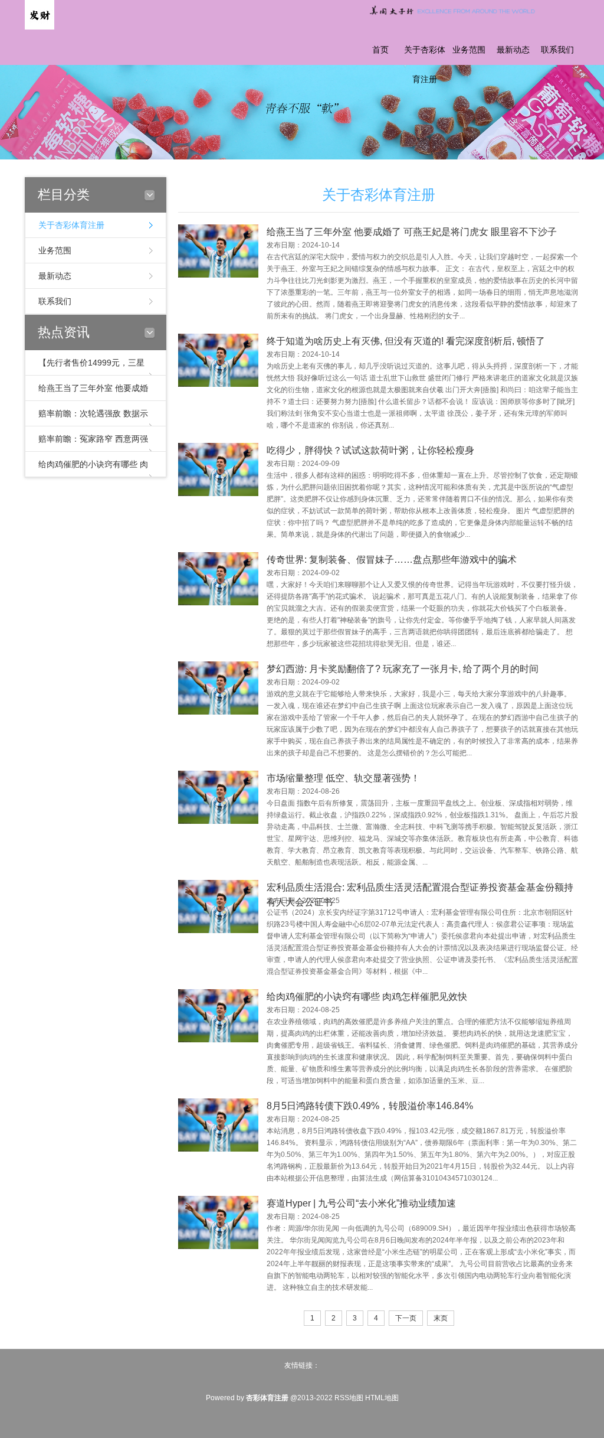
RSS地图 (348, 1398)
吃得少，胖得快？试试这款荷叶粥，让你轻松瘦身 (370, 450)
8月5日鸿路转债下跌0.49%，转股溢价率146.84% (370, 1106)
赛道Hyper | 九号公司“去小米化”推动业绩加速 (361, 1203)
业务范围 (468, 49)
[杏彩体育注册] (39, 14)
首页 (380, 49)
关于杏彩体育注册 (424, 64)
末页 (441, 1318)
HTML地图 (382, 1398)
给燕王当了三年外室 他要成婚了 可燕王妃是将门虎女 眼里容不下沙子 (412, 232)
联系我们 (557, 49)
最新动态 (513, 49)
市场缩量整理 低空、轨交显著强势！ (343, 778)
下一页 (405, 1318)
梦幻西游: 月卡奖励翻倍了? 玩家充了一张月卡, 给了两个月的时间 (403, 669)
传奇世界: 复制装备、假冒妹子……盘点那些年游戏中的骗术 (392, 560)
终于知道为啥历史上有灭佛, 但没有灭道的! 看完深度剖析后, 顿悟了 (406, 341)
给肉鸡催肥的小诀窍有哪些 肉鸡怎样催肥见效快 (367, 997)
